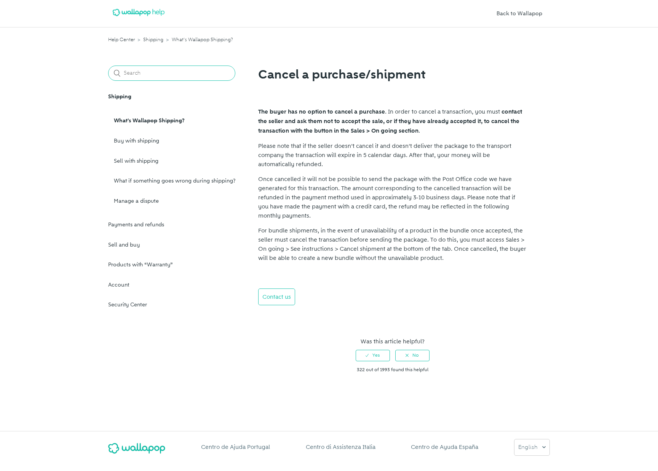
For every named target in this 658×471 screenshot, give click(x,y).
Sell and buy (124, 245)
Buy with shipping (136, 141)
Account (118, 285)
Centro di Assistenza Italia (340, 447)
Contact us (276, 297)
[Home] (138, 17)
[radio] (373, 355)
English (528, 447)
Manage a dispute (136, 201)
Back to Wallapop (519, 14)
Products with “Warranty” (140, 265)
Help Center (121, 39)
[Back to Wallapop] (136, 451)
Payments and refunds (136, 225)
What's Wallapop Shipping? (202, 39)
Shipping (153, 39)
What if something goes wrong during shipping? (174, 181)
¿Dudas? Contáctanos (291, 317)
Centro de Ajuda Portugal (235, 447)
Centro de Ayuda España (444, 447)
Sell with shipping (136, 161)
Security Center (127, 305)
